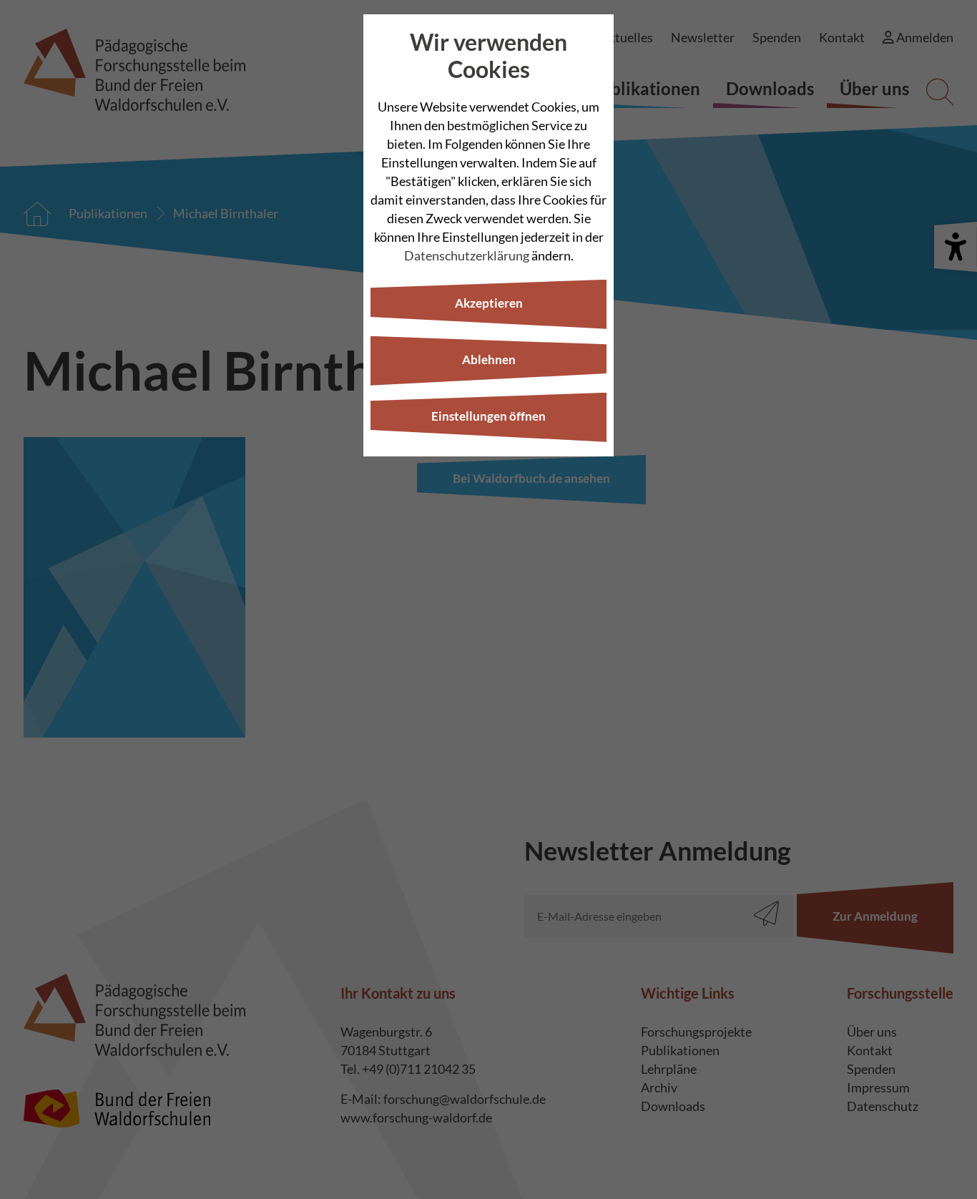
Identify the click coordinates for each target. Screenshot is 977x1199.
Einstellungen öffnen (488, 416)
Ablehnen (489, 359)
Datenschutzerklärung (466, 255)
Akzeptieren (489, 302)
